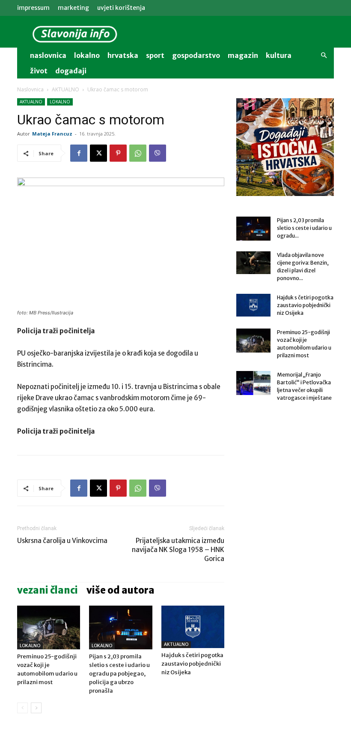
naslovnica (48, 55)
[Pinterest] (118, 153)
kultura (279, 55)
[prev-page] (22, 708)
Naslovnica (30, 89)
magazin (243, 55)
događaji (70, 70)
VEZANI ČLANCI (47, 590)
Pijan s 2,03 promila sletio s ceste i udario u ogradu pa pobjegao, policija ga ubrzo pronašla (119, 673)
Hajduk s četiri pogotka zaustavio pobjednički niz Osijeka (192, 663)
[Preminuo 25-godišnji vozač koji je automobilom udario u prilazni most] (48, 627)
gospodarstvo (196, 55)
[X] (98, 153)
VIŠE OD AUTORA (120, 590)
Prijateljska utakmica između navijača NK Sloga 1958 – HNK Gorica (178, 550)
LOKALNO (60, 102)
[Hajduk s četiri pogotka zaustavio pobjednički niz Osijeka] (192, 627)
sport (155, 55)
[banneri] (285, 147)
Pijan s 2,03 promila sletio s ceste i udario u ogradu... (304, 228)
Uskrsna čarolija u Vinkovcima (62, 541)
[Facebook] (78, 153)
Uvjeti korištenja (121, 8)
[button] (323, 55)
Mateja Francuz (52, 133)
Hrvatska (122, 55)
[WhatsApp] (137, 153)
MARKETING (73, 8)
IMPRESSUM (33, 8)
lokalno (87, 55)
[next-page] (36, 708)
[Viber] (157, 153)
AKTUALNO (65, 89)
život (39, 70)
